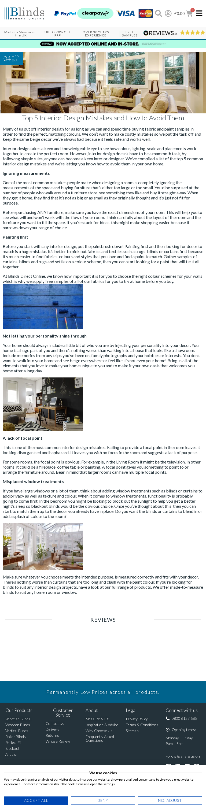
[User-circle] (168, 13)
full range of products (131, 586)
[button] (181, 718)
